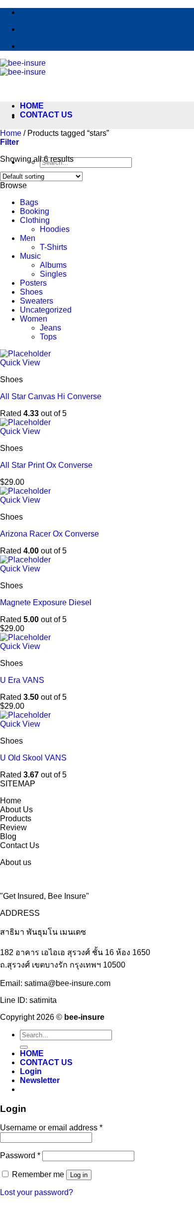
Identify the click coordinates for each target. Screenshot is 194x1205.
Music (30, 256)
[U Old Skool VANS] (25, 715)
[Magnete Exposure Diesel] (25, 559)
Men (27, 238)
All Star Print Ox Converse (46, 465)
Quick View (20, 362)
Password (20, 1155)
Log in (79, 1175)
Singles (53, 274)
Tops (48, 336)
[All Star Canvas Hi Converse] (25, 353)
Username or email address (51, 1127)
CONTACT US (46, 114)
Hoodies (55, 229)
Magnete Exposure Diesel (46, 602)
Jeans (50, 328)
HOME (32, 106)
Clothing (35, 220)
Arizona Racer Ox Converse (49, 534)
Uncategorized (46, 310)
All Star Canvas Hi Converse (50, 396)
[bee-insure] (23, 67)
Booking (34, 211)
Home (10, 133)
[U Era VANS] (25, 637)
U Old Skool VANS (33, 758)
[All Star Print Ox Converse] (25, 422)
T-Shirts (53, 247)
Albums (53, 265)
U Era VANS (22, 680)
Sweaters (36, 301)
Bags (29, 202)
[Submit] (24, 1047)
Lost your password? (36, 1192)
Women (33, 319)
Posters (33, 283)
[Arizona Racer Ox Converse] (25, 491)
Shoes (31, 292)
